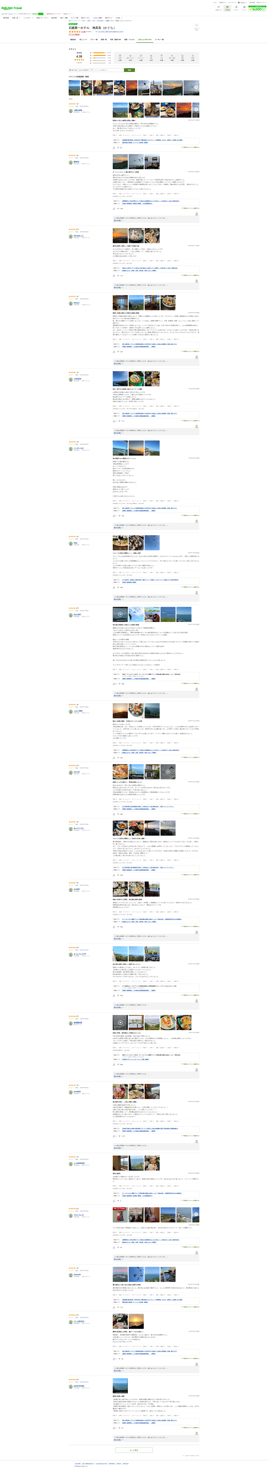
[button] (74, 87)
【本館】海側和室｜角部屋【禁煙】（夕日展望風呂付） (137, 203)
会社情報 (78, 1463)
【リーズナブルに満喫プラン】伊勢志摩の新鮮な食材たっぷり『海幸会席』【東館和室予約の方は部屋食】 (152, 919)
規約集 (119, 1463)
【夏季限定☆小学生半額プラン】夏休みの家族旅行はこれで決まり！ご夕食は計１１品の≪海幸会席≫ (150, 201)
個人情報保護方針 (88, 1463)
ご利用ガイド (222, 2)
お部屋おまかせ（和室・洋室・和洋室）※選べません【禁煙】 (139, 270)
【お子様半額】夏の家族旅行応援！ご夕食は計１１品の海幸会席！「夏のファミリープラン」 (148, 806)
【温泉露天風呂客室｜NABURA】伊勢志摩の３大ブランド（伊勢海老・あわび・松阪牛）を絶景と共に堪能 (152, 140)
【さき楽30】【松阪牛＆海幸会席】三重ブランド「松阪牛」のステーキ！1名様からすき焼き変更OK (150, 580)
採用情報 (112, 1463)
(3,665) (145, 39)
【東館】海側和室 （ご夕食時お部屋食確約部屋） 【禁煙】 (139, 346)
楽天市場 (252, 2)
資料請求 (126, 1463)
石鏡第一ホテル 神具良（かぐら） (92, 28)
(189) (115, 39)
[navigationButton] (196, 87)
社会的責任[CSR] (101, 1463)
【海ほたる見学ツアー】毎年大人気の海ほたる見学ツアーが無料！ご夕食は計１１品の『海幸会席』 (150, 268)
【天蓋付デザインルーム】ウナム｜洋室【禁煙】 (135, 1059)
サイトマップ (232, 2)
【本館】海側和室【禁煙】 (129, 582)
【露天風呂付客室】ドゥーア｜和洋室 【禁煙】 (135, 142)
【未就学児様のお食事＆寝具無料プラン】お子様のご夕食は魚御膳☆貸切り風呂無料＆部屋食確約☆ (150, 1128)
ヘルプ (215, 2)
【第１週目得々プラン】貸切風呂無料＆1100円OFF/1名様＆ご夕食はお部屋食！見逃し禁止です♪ (149, 344)
